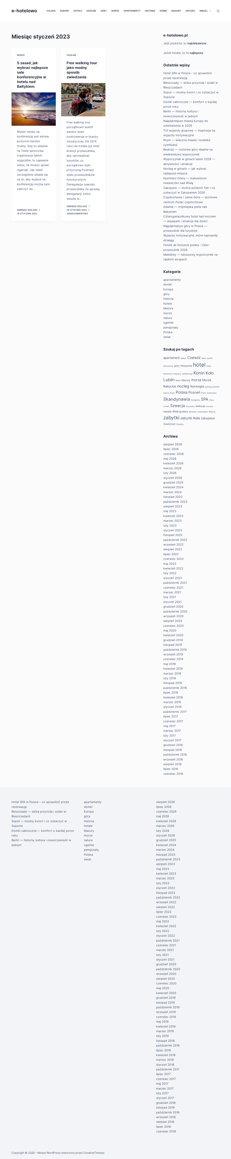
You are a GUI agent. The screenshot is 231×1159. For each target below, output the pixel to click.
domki (163, 10)
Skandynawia (176, 399)
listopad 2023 (172, 497)
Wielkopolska (180, 411)
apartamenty (132, 10)
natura (190, 10)
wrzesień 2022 (173, 544)
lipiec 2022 (171, 554)
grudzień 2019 (173, 640)
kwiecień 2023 (173, 516)
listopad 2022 (172, 535)
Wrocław (193, 412)
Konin (199, 373)
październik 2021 (175, 582)
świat (167, 337)
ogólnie (91, 10)
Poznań (194, 392)
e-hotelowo (24, 10)
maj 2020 (169, 630)
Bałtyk (183, 358)
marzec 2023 (172, 520)
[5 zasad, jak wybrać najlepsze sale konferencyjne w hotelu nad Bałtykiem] (34, 109)
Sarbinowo (212, 393)
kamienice (168, 374)
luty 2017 (169, 735)
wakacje (200, 406)
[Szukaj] (218, 11)
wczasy (209, 406)
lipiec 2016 (170, 769)
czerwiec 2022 (173, 559)
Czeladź (194, 358)
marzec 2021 (172, 592)
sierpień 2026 (172, 444)
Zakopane (208, 418)
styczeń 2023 (172, 530)
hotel (199, 365)
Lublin (169, 379)
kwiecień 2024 (173, 487)
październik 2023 (175, 501)
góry (104, 10)
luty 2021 (169, 597)
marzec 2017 (172, 730)
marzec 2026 (172, 468)
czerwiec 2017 (173, 721)
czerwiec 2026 (173, 454)
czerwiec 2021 (173, 587)
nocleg (183, 386)
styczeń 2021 (172, 602)
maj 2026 (169, 458)
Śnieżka (180, 424)
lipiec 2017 (170, 716)
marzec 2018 (172, 702)
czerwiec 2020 (173, 626)
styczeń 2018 (172, 707)
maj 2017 (169, 726)
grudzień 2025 (173, 482)
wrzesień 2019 (173, 654)
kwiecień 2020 (173, 635)
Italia (208, 366)
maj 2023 (169, 511)
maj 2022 (169, 563)
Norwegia (197, 386)
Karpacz (177, 374)
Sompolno (195, 400)
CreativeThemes (93, 1152)
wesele (167, 411)
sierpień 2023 (172, 506)
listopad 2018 (172, 683)
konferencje (187, 374)
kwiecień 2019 (173, 668)
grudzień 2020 (173, 606)
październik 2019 (175, 649)
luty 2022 (169, 573)
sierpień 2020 (172, 621)
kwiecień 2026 (173, 463)
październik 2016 (175, 754)
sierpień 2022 (172, 549)
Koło (210, 372)
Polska (51, 10)
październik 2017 (175, 711)
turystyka (190, 406)
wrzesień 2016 (173, 759)
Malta (178, 380)
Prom (203, 393)
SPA (204, 399)
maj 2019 (169, 664)
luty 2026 (169, 473)
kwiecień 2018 (173, 697)
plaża (172, 393)
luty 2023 (169, 525)
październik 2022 (175, 540)
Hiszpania (186, 365)
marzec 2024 (172, 492)
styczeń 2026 (172, 478)
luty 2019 (169, 678)
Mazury (176, 10)
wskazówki (203, 412)
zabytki (171, 417)
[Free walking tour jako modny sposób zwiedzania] (83, 99)
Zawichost (169, 423)
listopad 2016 (172, 750)
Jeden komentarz (77, 213)
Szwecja (177, 405)
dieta (203, 358)
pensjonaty (170, 327)
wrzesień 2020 (173, 616)
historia (150, 10)
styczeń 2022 (172, 578)
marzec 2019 (172, 673)
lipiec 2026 (171, 449)
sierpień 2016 (172, 764)
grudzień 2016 (173, 745)
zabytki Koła (190, 418)
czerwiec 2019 (173, 659)
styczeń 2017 (172, 740)
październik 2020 (175, 611)
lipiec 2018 (170, 692)
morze (115, 10)
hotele (77, 10)
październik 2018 (175, 688)
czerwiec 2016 (173, 774)
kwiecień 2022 (173, 568)
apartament (171, 358)
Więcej (203, 10)
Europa (64, 10)
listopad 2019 (172, 645)
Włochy (212, 412)
